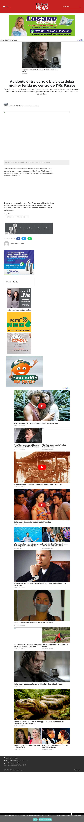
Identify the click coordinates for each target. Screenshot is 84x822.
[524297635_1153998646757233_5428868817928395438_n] (19, 262)
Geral (5, 103)
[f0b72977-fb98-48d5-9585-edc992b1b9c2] (19, 322)
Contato (77, 770)
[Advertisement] (29, 189)
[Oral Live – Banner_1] (29, 229)
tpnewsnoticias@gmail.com (17, 760)
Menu (8, 7)
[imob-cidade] (19, 344)
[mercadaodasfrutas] (24, 371)
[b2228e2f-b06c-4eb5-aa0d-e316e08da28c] (42, 26)
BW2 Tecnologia (21, 765)
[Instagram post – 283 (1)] (19, 300)
